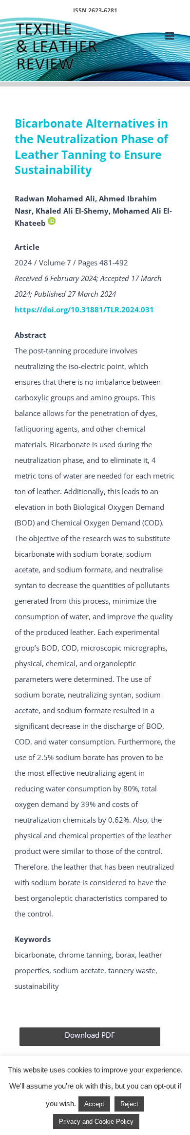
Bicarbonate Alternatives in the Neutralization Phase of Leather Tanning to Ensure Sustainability (91, 146)
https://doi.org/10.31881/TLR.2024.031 (84, 309)
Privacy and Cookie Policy (96, 1121)
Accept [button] (94, 1104)
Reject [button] (129, 1104)
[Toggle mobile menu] (170, 36)
